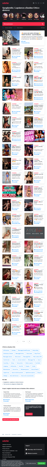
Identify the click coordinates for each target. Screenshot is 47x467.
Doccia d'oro (15, 369)
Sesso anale (29, 353)
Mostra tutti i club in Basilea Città (10, 419)
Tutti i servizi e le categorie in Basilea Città (13, 384)
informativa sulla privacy (15, 465)
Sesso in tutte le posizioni (17, 372)
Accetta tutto (42, 463)
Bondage (14, 350)
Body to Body (35, 350)
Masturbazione (6, 369)
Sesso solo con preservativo (27, 375)
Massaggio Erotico (20, 353)
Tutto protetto (20, 363)
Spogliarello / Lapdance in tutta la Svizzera (13, 382)
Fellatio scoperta (29, 363)
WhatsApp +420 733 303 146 (35, 449)
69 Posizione (6, 350)
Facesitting (5, 363)
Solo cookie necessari (31, 463)
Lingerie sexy (6, 372)
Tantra (13, 359)
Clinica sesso (18, 356)
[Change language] (33, 3)
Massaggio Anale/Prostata (24, 350)
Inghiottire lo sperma (30, 372)
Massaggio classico (7, 356)
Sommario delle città (7, 455)
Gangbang (5, 366)
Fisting (12, 363)
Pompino (27, 366)
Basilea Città (7, 434)
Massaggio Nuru (27, 356)
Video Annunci (20, 27)
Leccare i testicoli (22, 359)
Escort (39, 359)
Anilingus (5, 375)
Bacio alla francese (14, 375)
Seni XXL (21, 366)
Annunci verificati (8, 27)
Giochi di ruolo (6, 359)
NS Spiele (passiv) (25, 369)
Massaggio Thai (31, 359)
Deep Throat (37, 353)
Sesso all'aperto (35, 369)
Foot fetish (37, 363)
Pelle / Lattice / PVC (37, 356)
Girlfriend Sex (13, 366)
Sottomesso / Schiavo (8, 353)
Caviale (33, 366)
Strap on (39, 372)
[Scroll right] (43, 16)
